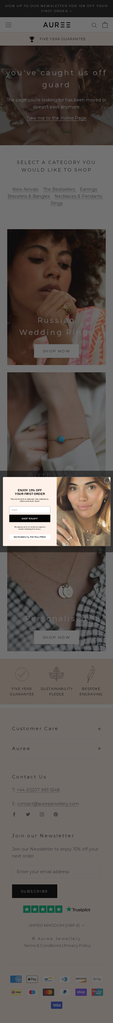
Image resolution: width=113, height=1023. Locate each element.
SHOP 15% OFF (30, 518)
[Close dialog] (106, 480)
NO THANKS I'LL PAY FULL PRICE (30, 537)
